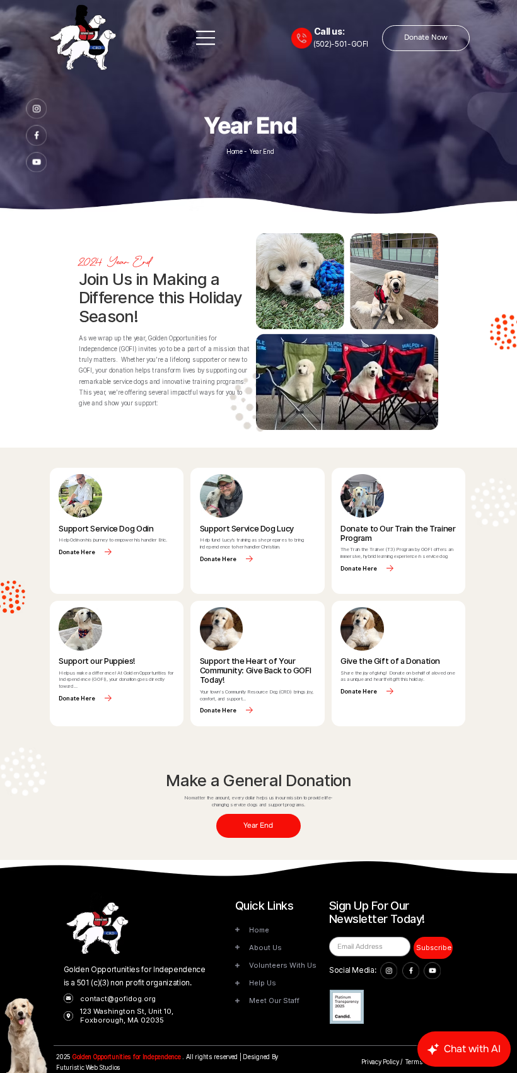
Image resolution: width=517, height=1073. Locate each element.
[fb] (36, 135)
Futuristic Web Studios (88, 1067)
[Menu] (206, 37)
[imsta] (36, 108)
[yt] (36, 162)
